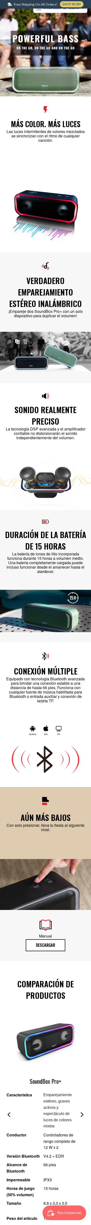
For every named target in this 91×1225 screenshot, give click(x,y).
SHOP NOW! (71, 4)
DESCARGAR (45, 945)
